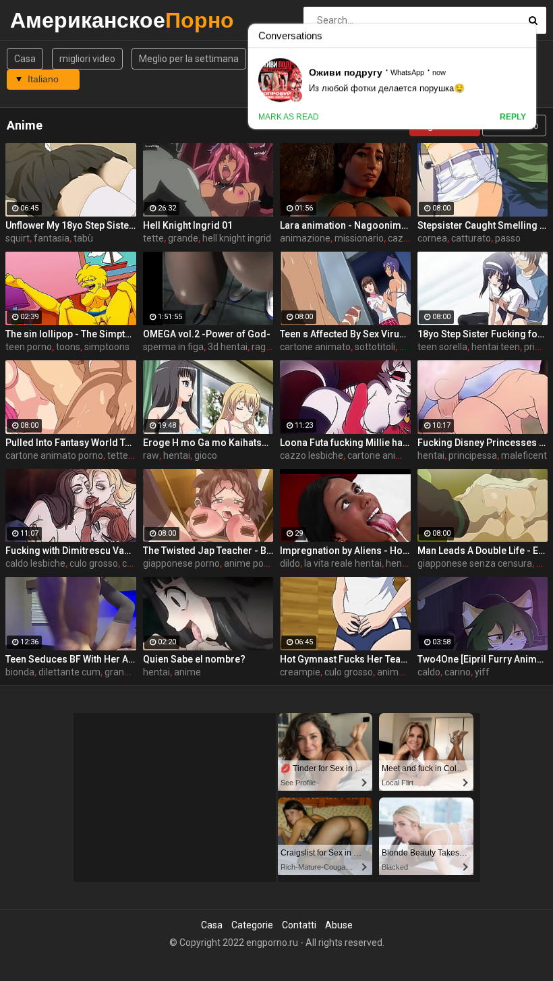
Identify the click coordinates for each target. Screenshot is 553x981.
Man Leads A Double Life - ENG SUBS (482, 550)
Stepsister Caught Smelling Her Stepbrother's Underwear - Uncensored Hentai (482, 225)
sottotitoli (375, 346)
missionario (359, 238)
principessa (472, 455)
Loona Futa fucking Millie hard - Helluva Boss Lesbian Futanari (345, 442)
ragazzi (268, 346)
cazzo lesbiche (311, 455)
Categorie (252, 925)
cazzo (401, 238)
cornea (432, 238)
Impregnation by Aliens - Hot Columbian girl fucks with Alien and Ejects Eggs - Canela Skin (345, 550)
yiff (482, 672)
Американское (45, 20)
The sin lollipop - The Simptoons (70, 334)
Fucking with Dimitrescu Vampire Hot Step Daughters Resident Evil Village (70, 550)
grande (183, 238)
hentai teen (495, 346)
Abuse (339, 925)
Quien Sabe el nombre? (194, 659)
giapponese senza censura (474, 563)
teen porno (28, 346)
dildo (290, 563)
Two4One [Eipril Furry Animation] (482, 659)
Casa (25, 58)
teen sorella (442, 346)
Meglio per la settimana (189, 58)
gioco (205, 455)
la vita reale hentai (343, 563)
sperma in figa (173, 346)
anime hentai (405, 672)
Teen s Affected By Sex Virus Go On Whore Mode (345, 334)
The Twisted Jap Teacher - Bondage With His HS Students (208, 550)
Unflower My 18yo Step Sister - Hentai (70, 225)
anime (187, 672)
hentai (176, 455)
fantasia (51, 238)
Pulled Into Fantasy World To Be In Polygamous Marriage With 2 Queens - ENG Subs (70, 442)
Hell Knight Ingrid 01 (188, 225)
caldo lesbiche (35, 563)
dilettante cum (69, 672)
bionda (19, 672)
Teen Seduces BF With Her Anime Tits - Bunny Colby (70, 659)
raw (151, 455)
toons (68, 346)
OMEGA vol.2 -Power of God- (206, 334)
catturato (471, 238)
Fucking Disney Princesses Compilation (482, 442)
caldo (428, 672)
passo (508, 238)
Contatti (299, 925)
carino (457, 672)
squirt (17, 238)
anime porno (251, 563)
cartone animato (315, 346)
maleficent (524, 455)
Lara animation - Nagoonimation (345, 225)
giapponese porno (181, 563)
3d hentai (228, 346)
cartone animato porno (54, 455)
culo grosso (93, 563)
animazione (305, 238)
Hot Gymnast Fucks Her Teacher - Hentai (345, 659)
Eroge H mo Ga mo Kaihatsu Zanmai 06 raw (208, 442)
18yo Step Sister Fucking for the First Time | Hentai (482, 334)
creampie (300, 672)
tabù (83, 238)
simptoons (106, 346)
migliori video (87, 58)
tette (153, 238)
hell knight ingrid (236, 238)
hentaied (405, 563)
